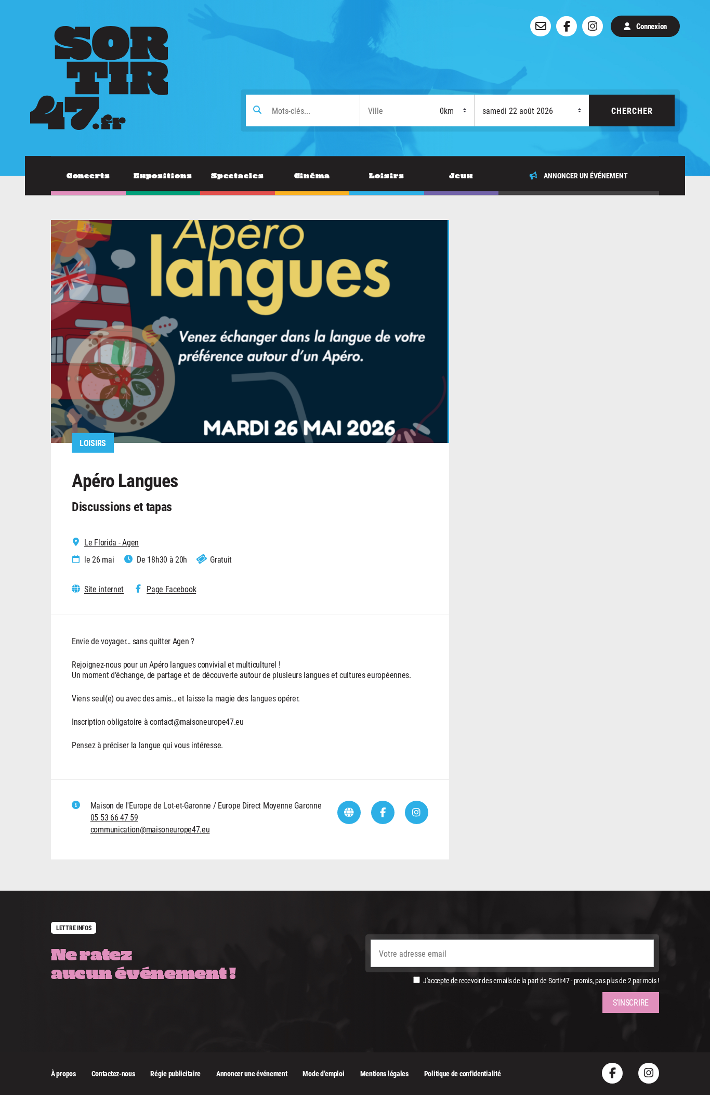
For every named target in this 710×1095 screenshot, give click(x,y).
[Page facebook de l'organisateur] (383, 812)
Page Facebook (171, 589)
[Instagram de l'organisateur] (416, 812)
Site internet (104, 589)
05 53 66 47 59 (114, 817)
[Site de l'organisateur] (349, 812)
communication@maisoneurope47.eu (150, 829)
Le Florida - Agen (111, 542)
